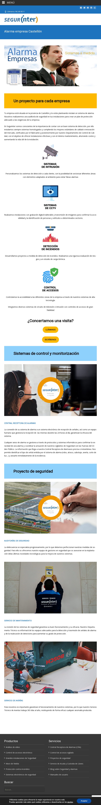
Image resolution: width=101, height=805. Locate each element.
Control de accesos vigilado (62, 752)
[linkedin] (94, 8)
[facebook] (81, 8)
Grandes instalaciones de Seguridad (21, 758)
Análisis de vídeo (13, 747)
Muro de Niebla (12, 763)
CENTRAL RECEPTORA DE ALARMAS (20, 423)
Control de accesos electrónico (19, 752)
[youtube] (88, 8)
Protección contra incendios (18, 769)
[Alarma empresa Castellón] (50, 66)
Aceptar (84, 801)
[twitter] (84, 8)
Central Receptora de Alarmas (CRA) (65, 747)
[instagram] (91, 8)
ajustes (70, 802)
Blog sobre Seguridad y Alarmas (63, 769)
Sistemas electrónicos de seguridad (21, 774)
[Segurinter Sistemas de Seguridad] (19, 19)
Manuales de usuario (59, 774)
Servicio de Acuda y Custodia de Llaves (66, 763)
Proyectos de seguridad (60, 758)
